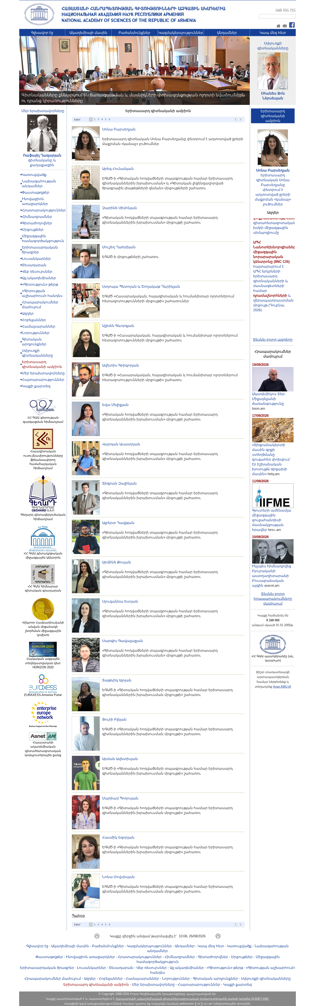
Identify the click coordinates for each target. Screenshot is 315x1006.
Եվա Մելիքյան (115, 405)
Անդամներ (227, 33)
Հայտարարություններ (43, 380)
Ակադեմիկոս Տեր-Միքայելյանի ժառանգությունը (269, 398)
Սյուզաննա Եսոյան (120, 601)
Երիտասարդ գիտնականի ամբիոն (96, 984)
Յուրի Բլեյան (114, 719)
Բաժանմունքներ (134, 33)
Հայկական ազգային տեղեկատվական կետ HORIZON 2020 (43, 663)
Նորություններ (36, 333)
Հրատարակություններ (44, 210)
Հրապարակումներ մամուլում (52, 978)
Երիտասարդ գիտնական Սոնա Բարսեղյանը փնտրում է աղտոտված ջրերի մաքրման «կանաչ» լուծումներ (273, 189)
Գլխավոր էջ (42, 33)
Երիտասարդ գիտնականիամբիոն (273, 116)
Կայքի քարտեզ (36, 386)
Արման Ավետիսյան (120, 759)
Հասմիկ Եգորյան (118, 837)
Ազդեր (28, 313)
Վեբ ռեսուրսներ (37, 271)
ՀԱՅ (279, 10)
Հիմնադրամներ (37, 217)
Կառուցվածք (34, 175)
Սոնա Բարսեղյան (119, 129)
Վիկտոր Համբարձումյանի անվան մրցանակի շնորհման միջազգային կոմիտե (43, 629)
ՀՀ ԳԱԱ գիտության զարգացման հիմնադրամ (43, 419)
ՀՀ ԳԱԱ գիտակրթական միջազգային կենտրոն (43, 555)
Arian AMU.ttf (282, 686)
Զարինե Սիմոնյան (119, 208)
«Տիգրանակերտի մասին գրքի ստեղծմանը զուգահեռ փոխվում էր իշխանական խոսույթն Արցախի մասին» (271, 459)
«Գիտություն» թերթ (40, 284)
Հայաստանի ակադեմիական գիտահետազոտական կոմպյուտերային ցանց (43, 749)
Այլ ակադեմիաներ (39, 278)
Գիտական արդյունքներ (215, 978)
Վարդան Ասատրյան (121, 444)
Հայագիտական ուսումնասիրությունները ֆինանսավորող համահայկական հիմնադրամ (43, 460)
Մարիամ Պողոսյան (120, 798)
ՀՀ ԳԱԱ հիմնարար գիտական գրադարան (43, 588)
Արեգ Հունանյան (118, 169)
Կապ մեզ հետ (273, 33)
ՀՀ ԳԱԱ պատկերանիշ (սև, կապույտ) (273, 658)
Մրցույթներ (33, 229)
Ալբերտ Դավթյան (118, 523)
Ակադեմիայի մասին (88, 33)
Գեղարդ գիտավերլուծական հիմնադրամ (43, 517)
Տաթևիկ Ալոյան (116, 680)
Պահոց (78, 915)
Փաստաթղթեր (35, 192)
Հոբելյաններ (34, 320)
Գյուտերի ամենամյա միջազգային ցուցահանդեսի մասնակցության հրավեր (271, 520)
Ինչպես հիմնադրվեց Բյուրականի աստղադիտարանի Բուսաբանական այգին (271, 575)
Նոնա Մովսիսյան (118, 877)
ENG (286, 10)
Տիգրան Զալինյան (119, 483)
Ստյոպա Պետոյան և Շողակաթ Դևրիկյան (141, 286)
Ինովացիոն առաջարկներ (90, 957)
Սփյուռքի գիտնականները (266, 978)
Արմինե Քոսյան (116, 562)
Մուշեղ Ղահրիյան (119, 247)
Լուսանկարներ (36, 258)
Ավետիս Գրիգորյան (120, 365)
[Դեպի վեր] (97, 938)
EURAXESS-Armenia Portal (43, 695)
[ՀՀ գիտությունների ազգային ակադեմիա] (39, 25)
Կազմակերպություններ (180, 33)
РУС (293, 10)
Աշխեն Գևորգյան (118, 326)
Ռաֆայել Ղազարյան (42, 155)
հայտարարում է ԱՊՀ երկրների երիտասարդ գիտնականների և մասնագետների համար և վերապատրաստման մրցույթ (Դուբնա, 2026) (275, 261)
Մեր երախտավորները (42, 111)
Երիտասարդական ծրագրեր (47, 968)
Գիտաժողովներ (37, 223)
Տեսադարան (34, 265)
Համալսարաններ (38, 326)
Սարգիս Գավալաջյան (122, 641)
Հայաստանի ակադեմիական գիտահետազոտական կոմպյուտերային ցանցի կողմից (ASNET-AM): (192, 998)
